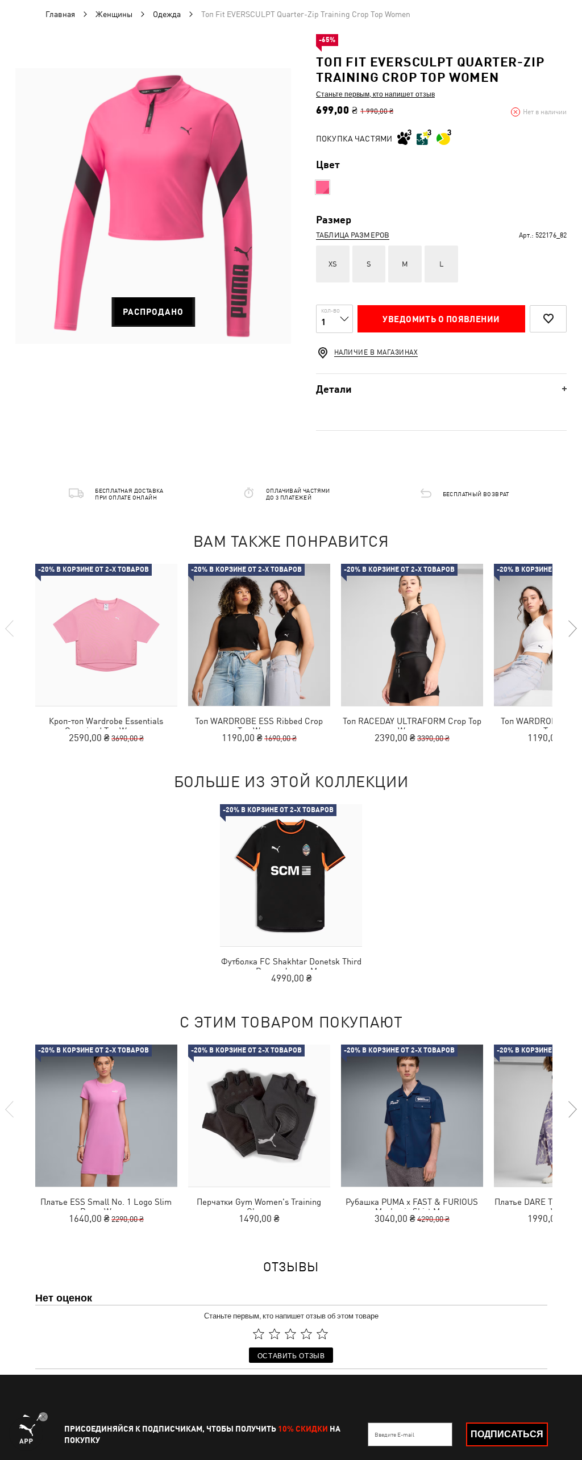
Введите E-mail (394, 1434)
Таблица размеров (352, 235)
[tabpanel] (153, 206)
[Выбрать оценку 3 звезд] (290, 1333)
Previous (10, 628)
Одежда (167, 14)
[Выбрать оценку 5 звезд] (322, 1333)
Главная (60, 14)
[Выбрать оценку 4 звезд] (306, 1333)
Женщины (113, 14)
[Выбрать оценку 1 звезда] (258, 1333)
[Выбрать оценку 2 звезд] (274, 1333)
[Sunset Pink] (322, 187)
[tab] (441, 389)
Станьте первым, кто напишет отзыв (375, 93)
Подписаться (507, 1434)
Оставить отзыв (291, 1355)
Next (572, 628)
